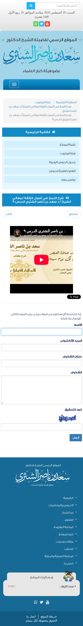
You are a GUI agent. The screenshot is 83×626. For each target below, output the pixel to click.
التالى (8, 214)
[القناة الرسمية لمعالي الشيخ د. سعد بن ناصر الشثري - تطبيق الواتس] (36, 24)
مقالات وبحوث (64, 541)
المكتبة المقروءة (63, 527)
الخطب (68, 548)
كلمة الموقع (68, 144)
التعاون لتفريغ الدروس (62, 170)
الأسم (78, 324)
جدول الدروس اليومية (62, 162)
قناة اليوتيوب (42, 102)
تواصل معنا (68, 179)
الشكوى (76, 372)
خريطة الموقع (49, 616)
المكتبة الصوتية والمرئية (59, 556)
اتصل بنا (68, 563)
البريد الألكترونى (71, 340)
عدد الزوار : (67, 586)
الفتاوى (69, 519)
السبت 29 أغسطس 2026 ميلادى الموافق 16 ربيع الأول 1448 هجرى (41, 14)
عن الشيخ (67, 512)
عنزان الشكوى (72, 356)
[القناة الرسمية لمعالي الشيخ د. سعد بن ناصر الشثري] (47, 24)
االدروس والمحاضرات (61, 505)
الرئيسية (68, 498)
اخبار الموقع (66, 534)
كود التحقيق (73, 409)
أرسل (75, 437)
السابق (73, 214)
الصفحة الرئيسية (66, 102)
